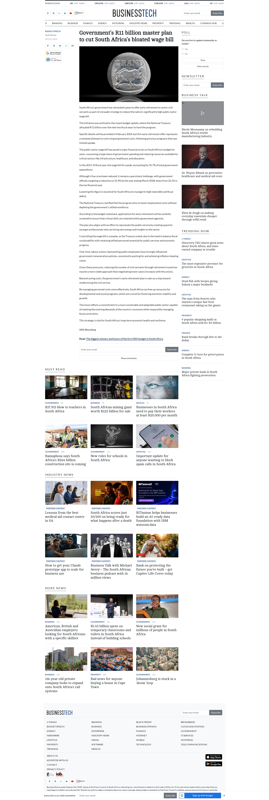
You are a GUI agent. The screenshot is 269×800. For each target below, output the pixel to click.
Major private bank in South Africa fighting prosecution (199, 373)
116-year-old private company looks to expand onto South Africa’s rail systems (64, 685)
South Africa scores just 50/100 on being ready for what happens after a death (111, 517)
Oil (211, 3)
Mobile (140, 740)
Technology (143, 744)
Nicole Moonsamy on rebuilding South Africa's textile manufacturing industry (202, 133)
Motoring (118, 23)
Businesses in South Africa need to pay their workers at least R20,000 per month (156, 411)
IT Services (187, 735)
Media (95, 740)
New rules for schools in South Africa (109, 458)
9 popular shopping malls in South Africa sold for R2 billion (201, 321)
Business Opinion (146, 726)
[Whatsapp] (59, 13)
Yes (186, 49)
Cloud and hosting (192, 726)
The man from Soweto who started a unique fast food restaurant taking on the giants (201, 302)
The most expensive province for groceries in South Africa (202, 265)
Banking (57, 23)
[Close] (224, 795)
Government (52, 403)
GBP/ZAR (129, 3)
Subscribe (217, 13)
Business (73, 23)
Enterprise (97, 731)
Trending (174, 23)
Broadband (188, 722)
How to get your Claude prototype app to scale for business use (64, 569)
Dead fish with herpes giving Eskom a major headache (200, 283)
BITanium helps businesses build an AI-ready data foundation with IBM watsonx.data (156, 519)
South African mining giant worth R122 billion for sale (111, 409)
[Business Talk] (79, 13)
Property (158, 23)
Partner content (55, 508)
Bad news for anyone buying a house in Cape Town (108, 683)
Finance (88, 23)
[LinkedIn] (65, 13)
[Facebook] (47, 13)
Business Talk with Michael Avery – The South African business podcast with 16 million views (111, 571)
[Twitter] (53, 13)
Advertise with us (57, 760)
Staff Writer (50, 35)
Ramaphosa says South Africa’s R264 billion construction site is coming (65, 460)
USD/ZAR (99, 3)
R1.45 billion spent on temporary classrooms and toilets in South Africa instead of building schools (111, 632)
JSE (71, 3)
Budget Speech (53, 31)
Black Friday (144, 722)
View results (203, 66)
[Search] (223, 23)
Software (97, 744)
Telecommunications (194, 744)
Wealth (190, 23)
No (186, 53)
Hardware (53, 735)
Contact (52, 764)
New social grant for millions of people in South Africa (156, 630)
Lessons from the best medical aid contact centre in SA (64, 517)
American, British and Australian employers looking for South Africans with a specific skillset (65, 632)
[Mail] (72, 45)
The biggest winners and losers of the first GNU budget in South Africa (124, 338)
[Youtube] (70, 13)
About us (52, 755)
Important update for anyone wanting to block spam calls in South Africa (156, 460)
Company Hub (208, 23)
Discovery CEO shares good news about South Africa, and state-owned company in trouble (202, 246)
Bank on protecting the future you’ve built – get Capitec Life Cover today (154, 569)
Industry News (138, 23)
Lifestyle (141, 452)
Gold (186, 3)
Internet (141, 735)
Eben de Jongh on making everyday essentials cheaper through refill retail (199, 216)
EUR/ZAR (159, 3)
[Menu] (46, 23)
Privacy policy (56, 769)
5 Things (186, 239)
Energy (102, 23)
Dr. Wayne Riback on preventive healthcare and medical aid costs (202, 174)
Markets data (52, 3)
